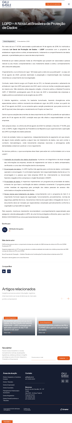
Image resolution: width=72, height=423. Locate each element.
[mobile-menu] (67, 4)
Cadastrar (62, 358)
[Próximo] (68, 299)
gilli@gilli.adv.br (29, 377)
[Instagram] (9, 271)
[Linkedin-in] (62, 381)
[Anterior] (62, 299)
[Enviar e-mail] (16, 231)
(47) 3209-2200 (30, 379)
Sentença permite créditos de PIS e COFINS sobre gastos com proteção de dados (53, 327)
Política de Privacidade (27, 409)
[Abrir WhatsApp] (67, 418)
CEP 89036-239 (30, 397)
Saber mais (7, 332)
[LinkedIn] (4, 271)
